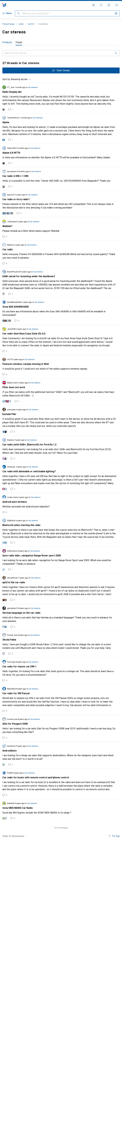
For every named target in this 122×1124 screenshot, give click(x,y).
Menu (9, 13)
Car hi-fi (31, 24)
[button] (26, 836)
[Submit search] (18, 13)
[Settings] (93, 5)
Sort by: (6, 79)
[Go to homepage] (4, 5)
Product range (8, 24)
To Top (116, 836)
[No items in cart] (116, 5)
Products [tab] (7, 42)
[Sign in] (101, 5)
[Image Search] (116, 13)
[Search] (116, 53)
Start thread (63, 70)
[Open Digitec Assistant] (109, 5)
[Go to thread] (61, 98)
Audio (21, 24)
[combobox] (20, 79)
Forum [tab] (19, 42)
